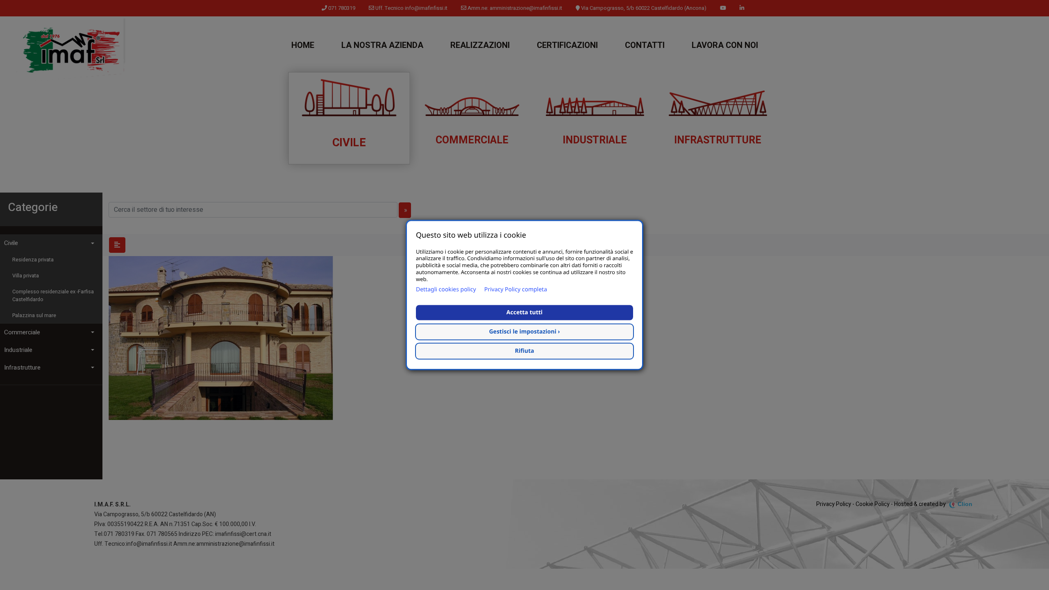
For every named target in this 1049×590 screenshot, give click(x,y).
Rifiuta (524, 351)
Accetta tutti (524, 313)
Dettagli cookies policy (446, 290)
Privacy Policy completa (515, 290)
